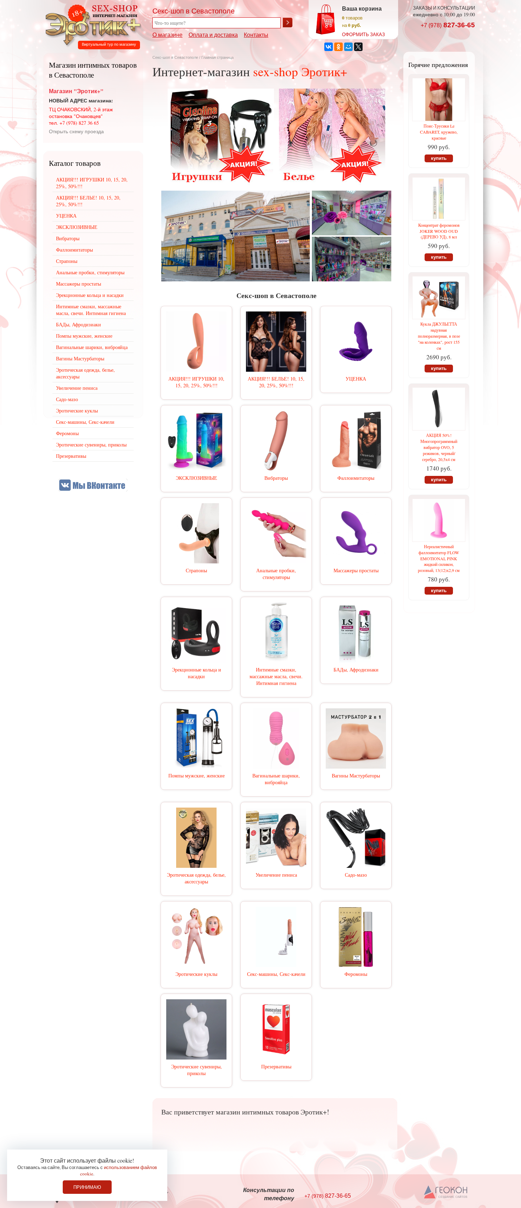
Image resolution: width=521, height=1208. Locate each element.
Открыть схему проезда (76, 131)
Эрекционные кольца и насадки (196, 673)
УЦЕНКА (356, 378)
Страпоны (196, 570)
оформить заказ (363, 34)
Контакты (256, 34)
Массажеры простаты (356, 570)
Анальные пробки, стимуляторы (276, 573)
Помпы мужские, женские (196, 775)
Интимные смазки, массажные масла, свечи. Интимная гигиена (276, 676)
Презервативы (276, 1066)
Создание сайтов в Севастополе (446, 1192)
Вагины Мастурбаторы (356, 775)
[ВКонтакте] (328, 47)
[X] (358, 47)
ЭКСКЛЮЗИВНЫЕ (196, 477)
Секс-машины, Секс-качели (276, 974)
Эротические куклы (196, 974)
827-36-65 (448, 25)
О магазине (167, 34)
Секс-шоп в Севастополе (175, 57)
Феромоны (355, 974)
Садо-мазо (356, 874)
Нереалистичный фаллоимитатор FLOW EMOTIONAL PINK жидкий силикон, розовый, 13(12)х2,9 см (439, 558)
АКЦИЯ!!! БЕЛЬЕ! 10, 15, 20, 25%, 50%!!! (276, 382)
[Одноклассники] (338, 47)
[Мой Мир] (348, 47)
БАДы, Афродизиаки (356, 669)
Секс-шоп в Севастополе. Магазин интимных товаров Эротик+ (91, 24)
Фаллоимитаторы (355, 477)
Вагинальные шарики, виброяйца (276, 779)
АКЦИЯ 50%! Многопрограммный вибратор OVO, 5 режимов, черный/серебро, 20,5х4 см (438, 447)
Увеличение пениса (276, 874)
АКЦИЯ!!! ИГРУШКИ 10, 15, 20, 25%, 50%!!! (196, 382)
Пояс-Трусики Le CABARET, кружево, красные (439, 132)
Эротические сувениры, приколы (196, 1070)
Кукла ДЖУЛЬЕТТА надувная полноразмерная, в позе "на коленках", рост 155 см (439, 336)
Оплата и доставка (213, 34)
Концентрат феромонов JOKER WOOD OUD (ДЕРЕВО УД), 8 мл (439, 231)
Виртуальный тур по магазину (109, 44)
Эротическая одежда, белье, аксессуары (196, 878)
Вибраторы (276, 477)
